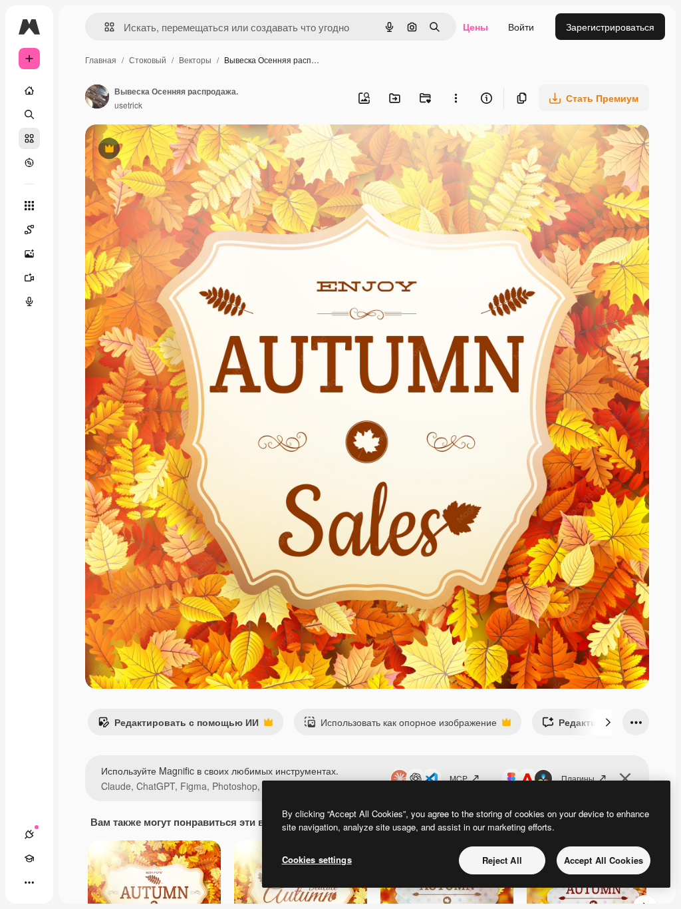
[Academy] (29, 858)
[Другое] (29, 882)
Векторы (195, 59)
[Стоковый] (29, 138)
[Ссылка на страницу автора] (97, 98)
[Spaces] (29, 229)
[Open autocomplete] (104, 27)
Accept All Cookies (603, 860)
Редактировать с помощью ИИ (178, 725)
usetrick (128, 104)
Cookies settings (317, 859)
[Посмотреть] (29, 162)
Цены (475, 26)
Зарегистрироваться (610, 26)
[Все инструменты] (29, 205)
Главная (100, 59)
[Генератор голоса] (29, 301)
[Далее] (608, 722)
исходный (174, 150)
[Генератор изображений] (29, 253)
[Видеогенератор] (29, 277)
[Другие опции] (455, 98)
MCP (459, 778)
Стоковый (147, 59)
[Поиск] (29, 114)
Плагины (578, 778)
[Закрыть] (625, 779)
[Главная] (29, 90)
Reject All (502, 860)
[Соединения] (29, 834)
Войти (521, 26)
